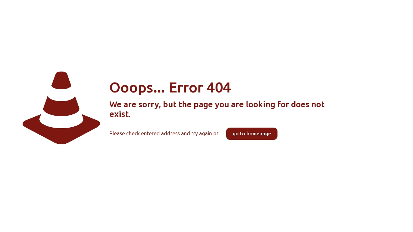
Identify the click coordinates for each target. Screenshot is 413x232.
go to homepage (252, 134)
